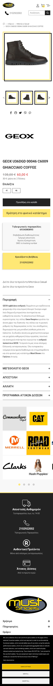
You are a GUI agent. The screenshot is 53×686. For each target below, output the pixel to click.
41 (7, 190)
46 (16, 190)
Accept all (25, 681)
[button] (4, 98)
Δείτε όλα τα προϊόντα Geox (18, 286)
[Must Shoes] (8, 5)
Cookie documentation (8, 660)
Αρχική (4, 24)
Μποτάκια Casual (23, 24)
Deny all (26, 674)
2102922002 (16, 13)
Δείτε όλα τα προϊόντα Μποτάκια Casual (25, 281)
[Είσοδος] (37, 5)
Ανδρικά (11, 24)
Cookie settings (26, 666)
